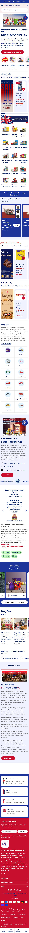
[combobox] (14, 10)
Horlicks (19, 93)
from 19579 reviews (13, 496)
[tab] (13, 665)
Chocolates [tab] (5, 246)
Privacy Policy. (6, 837)
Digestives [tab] (18, 286)
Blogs (3, 921)
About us (4, 915)
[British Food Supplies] (7, 96)
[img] (14, 494)
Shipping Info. (22, 915)
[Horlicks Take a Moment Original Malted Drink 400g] (20, 86)
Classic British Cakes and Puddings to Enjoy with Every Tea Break (7, 637)
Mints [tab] (26, 246)
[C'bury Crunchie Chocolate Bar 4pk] (15, 517)
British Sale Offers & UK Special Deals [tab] (13, 77)
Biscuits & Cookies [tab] (7, 286)
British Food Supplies (12, 924)
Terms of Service (17, 918)
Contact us (12, 915)
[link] (18, 207)
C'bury (18, 262)
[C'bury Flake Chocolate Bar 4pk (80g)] (20, 255)
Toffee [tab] (20, 246)
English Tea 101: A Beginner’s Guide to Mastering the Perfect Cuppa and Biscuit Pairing (20, 637)
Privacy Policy (5, 918)
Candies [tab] (13, 246)
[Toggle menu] (2, 5)
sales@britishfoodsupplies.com (14, 470)
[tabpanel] (14, 714)
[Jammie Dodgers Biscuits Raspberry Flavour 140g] (20, 295)
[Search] (25, 10)
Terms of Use (23, 836)
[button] (3, 511)
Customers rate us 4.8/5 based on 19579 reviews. (14, 894)
